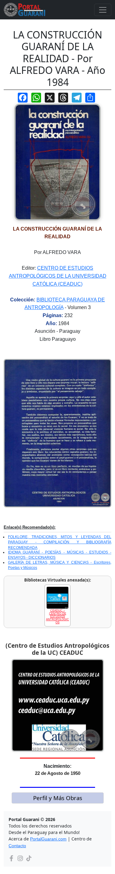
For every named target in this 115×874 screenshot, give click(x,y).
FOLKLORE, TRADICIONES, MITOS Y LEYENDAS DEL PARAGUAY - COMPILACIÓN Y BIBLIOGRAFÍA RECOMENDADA (59, 542)
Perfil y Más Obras (57, 798)
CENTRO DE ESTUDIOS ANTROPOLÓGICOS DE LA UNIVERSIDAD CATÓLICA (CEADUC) (57, 275)
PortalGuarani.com (48, 838)
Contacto (17, 845)
